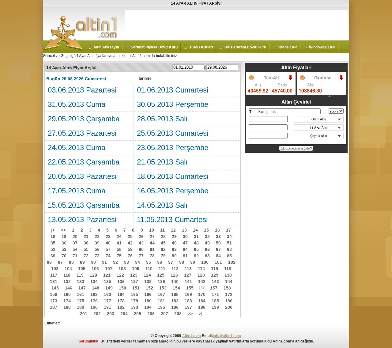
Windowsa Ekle (322, 47)
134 (94, 281)
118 (66, 275)
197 (188, 307)
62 (163, 249)
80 (174, 255)
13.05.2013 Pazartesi (82, 219)
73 (97, 255)
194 (148, 307)
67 (218, 249)
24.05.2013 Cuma (76, 147)
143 (215, 281)
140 (175, 281)
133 (80, 281)
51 (229, 242)
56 (97, 249)
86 (49, 262)
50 (218, 242)
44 (152, 242)
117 (53, 275)
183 (188, 300)
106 (95, 268)
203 (110, 313)
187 (53, 307)
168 (175, 294)
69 (53, 255)
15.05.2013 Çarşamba (83, 205)
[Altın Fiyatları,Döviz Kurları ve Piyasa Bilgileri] (63, 48)
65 (196, 249)
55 (86, 249)
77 (141, 255)
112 (175, 268)
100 (205, 262)
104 (68, 268)
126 (174, 275)
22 (97, 236)
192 (121, 307)
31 (196, 236)
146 (68, 288)
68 (229, 249)
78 (152, 255)
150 (122, 288)
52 (53, 249)
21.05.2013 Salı (162, 162)
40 (108, 242)
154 (176, 288)
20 (75, 236)
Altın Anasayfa (106, 47)
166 (148, 294)
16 (217, 230)
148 (95, 288)
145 (55, 288)
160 (67, 294)
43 (141, 242)
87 (60, 262)
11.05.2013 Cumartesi (172, 219)
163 (107, 294)
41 (119, 242)
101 (218, 262)
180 (148, 300)
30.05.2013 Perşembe (172, 104)
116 (227, 268)
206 (151, 313)
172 (228, 294)
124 (147, 275)
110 (149, 268)
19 (64, 236)
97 (170, 262)
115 (214, 268)
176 (94, 300)
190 (94, 307)
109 (135, 268)
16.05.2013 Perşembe (172, 191)
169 (188, 294)
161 (80, 294)
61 (152, 249)
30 (185, 236)
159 (53, 294)
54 (75, 249)
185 (215, 300)
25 (130, 236)
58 (119, 249)
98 (181, 262)
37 (75, 242)
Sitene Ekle (287, 47)
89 (82, 262)
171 (215, 294)
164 (121, 294)
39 (97, 242)
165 (134, 294)
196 (175, 307)
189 (80, 307)
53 (64, 249)
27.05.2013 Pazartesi (82, 133)
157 (213, 288)
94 (137, 262)
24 (119, 236)
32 (207, 236)
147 (82, 288)
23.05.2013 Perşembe (172, 147)
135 (107, 281)
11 (162, 230)
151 (136, 288)
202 (97, 313)
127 (187, 275)
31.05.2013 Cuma (76, 104)
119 (80, 275)
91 (104, 262)
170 (201, 294)
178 (121, 300)
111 (162, 268)
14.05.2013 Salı (162, 205)
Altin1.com (191, 336)
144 (228, 281)
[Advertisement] (236, 24)
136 (121, 281)
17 (228, 230)
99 (192, 262)
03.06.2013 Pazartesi (82, 90)
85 (229, 255)
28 (163, 236)
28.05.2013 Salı (162, 119)
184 (201, 300)
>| (200, 313)
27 (152, 236)
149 (109, 288)
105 (81, 268)
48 (196, 242)
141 (188, 281)
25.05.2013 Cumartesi (172, 133)
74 (108, 255)
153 (163, 288)
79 (163, 255)
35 (53, 242)
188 (67, 307)
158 (227, 288)
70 (64, 255)
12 (173, 230)
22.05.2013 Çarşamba (83, 162)
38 (86, 242)
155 (190, 288)
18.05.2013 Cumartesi (172, 176)
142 (201, 281)
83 (207, 255)
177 (107, 300)
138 (148, 281)
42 (130, 242)
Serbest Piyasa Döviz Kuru (154, 47)
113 (188, 268)
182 (175, 300)
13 (184, 230)
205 (137, 313)
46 (174, 242)
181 (161, 300)
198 (201, 307)
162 (94, 294)
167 (161, 294)
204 (124, 313)
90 (93, 262)
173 (53, 300)
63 (174, 249)
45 (163, 242)
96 (159, 262)
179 (134, 300)
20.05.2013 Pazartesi (82, 176)
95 (148, 262)
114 (201, 268)
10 (151, 230)
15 (206, 230)
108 (122, 268)
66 (207, 249)
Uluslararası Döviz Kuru (245, 47)
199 (215, 307)
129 (214, 275)
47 (185, 242)
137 (134, 281)
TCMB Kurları (201, 47)
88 (71, 262)
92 (115, 262)
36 (64, 242)
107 (108, 268)
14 (195, 230)
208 (178, 313)
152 (149, 288)
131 (53, 281)
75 (119, 255)
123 (134, 275)
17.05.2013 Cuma (76, 191)
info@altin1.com (227, 336)
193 (134, 307)
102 (232, 262)
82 (196, 255)
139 (161, 281)
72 (86, 255)
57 (108, 249)
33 (218, 236)
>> (190, 313)
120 (93, 275)
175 (80, 300)
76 (130, 255)
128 (201, 275)
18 (53, 236)
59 (130, 249)
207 (164, 313)
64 (185, 249)
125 (160, 275)
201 (83, 313)
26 (141, 236)
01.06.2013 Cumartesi (172, 90)
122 (120, 275)
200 (228, 307)
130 (228, 275)
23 (108, 236)
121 (107, 275)
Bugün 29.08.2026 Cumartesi (76, 78)
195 (161, 307)
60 (141, 249)
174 (67, 300)
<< (63, 230)
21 (86, 236)
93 (126, 262)
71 (75, 255)
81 (185, 255)
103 (54, 268)
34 (229, 236)
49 (207, 242)
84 (218, 255)
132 (67, 281)
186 (228, 300)
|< (53, 230)
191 (107, 307)
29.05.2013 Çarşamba (83, 119)
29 (174, 236)
